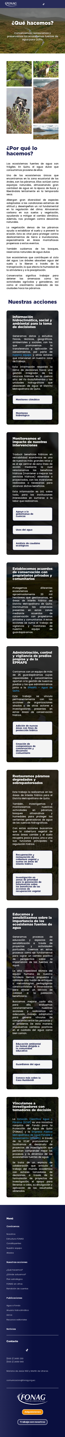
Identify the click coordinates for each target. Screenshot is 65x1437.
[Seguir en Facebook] (8, 1350)
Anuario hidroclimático (17, 1310)
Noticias (11, 1329)
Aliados (10, 1252)
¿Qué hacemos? (14, 1269)
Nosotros (10, 1234)
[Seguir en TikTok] (27, 1350)
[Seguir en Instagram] (21, 1350)
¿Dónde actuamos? (16, 1274)
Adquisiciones (32, 1411)
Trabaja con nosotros (32, 1421)
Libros (9, 1314)
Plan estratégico (14, 1279)
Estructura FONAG (15, 1238)
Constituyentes (13, 1243)
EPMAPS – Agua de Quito (32, 689)
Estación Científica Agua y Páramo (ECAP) (32, 1120)
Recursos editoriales (16, 1319)
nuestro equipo (22, 355)
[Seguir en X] (15, 1350)
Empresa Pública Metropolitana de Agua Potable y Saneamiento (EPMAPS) (32, 1135)
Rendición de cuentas (17, 1288)
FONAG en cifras (14, 1283)
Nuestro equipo (14, 1248)
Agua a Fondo (13, 1305)
